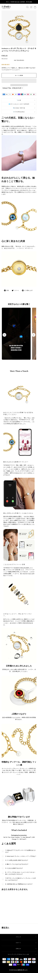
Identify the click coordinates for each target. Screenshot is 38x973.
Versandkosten (20, 60)
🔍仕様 (19, 100)
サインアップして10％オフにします (18, 954)
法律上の (18, 948)
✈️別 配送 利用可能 (19, 108)
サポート (18, 942)
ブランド (18, 937)
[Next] (33, 335)
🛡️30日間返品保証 (19, 111)
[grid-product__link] (8, 900)
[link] (6, 7)
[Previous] (4, 335)
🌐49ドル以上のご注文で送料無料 (19, 104)
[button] (6, 64)
